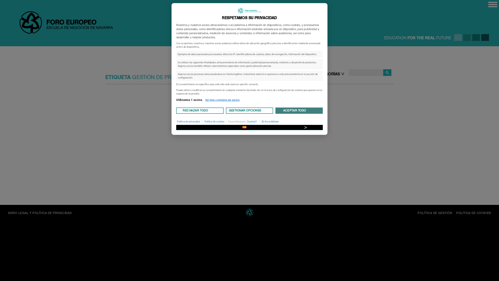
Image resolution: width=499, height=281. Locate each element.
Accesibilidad (272, 121)
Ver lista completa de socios (222, 99)
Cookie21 (252, 121)
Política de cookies (214, 121)
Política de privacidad (188, 121)
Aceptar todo (294, 110)
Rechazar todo (195, 110)
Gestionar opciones (245, 110)
